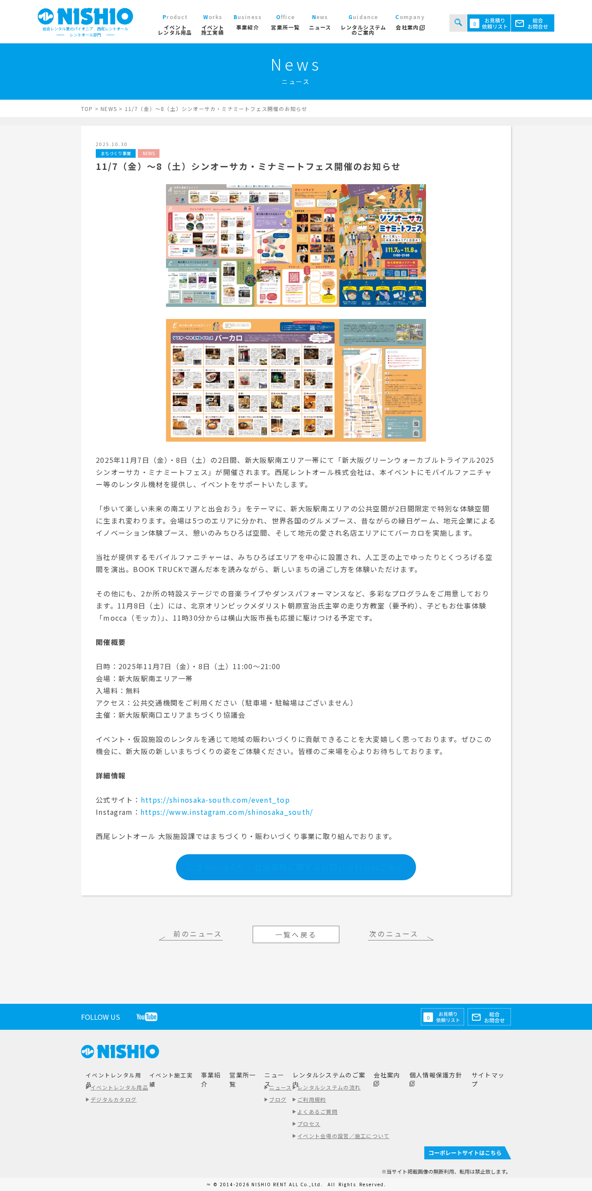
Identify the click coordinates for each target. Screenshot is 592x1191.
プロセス (308, 1123)
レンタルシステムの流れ (329, 1087)
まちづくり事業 (116, 153)
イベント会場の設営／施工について (343, 1135)
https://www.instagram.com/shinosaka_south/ (226, 812)
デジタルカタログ (114, 1099)
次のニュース (394, 933)
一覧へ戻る (296, 934)
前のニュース (198, 933)
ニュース (280, 1087)
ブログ (277, 1099)
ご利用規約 (311, 1099)
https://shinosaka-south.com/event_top (215, 799)
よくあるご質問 (317, 1111)
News (149, 153)
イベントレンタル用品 (119, 1087)
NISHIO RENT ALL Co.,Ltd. (288, 1184)
